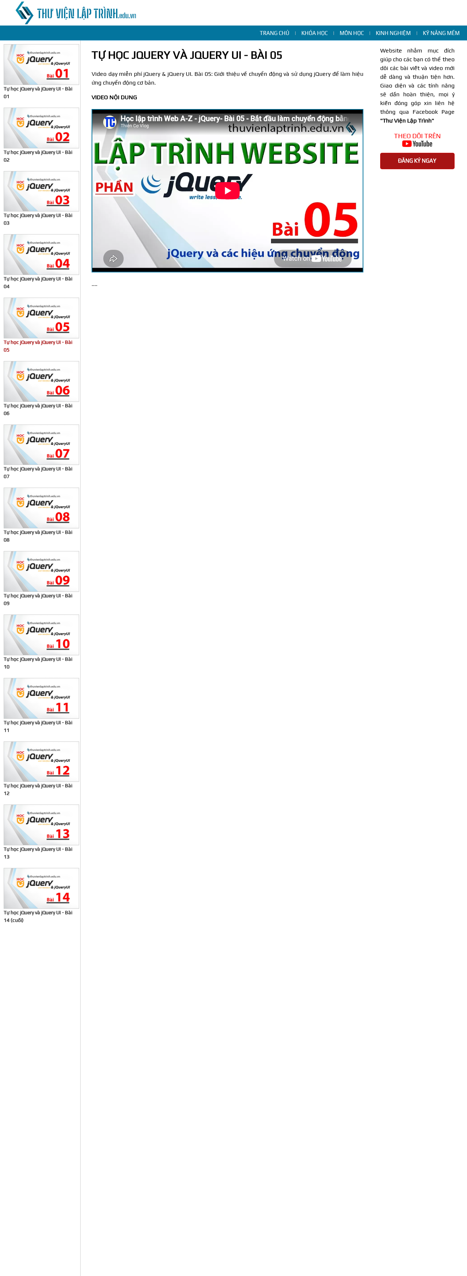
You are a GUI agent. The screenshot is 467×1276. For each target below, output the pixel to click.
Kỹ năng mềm (441, 33)
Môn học (352, 33)
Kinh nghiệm (393, 33)
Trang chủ (274, 33)
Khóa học (314, 33)
